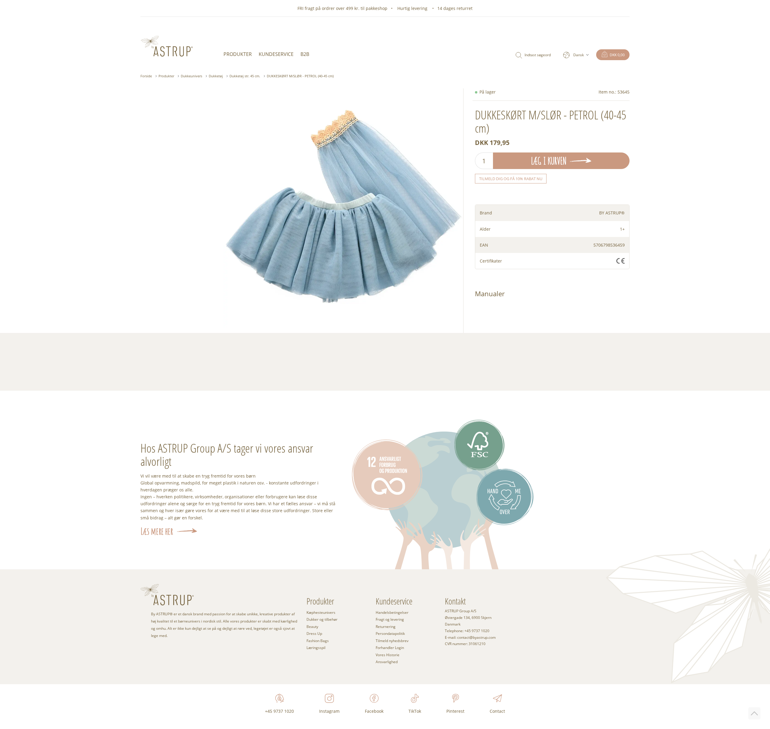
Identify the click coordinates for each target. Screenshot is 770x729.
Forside (146, 76)
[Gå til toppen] (754, 713)
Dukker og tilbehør (321, 619)
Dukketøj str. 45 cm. (244, 76)
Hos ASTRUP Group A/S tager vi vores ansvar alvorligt (226, 454)
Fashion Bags (317, 640)
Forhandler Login (390, 647)
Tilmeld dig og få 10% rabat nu (510, 178)
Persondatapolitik (390, 633)
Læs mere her (156, 531)
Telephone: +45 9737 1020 (467, 631)
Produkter (237, 54)
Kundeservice (276, 54)
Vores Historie (387, 654)
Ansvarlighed (387, 661)
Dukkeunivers (191, 76)
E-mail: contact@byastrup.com (470, 637)
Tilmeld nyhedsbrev (392, 640)
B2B (304, 54)
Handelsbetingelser (392, 612)
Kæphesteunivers (320, 612)
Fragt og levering (390, 619)
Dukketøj (216, 76)
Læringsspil (315, 647)
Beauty (312, 626)
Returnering (386, 626)
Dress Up (314, 633)
